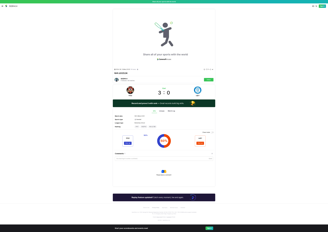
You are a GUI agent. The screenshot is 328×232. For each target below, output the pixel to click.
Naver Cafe (159, 217)
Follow (209, 79)
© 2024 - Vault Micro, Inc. (164, 220)
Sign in (322, 6)
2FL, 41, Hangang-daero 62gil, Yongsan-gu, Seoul (164, 213)
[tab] (154, 111)
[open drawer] (2, 6)
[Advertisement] (226, 34)
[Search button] (316, 6)
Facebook (168, 217)
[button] (137, 126)
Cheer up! (127, 143)
